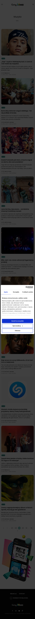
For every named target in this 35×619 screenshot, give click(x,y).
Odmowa (17, 330)
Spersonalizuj (16, 326)
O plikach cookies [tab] (27, 292)
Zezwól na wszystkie (17, 321)
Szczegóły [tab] (16, 292)
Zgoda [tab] (6, 292)
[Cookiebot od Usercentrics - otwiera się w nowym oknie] (25, 287)
